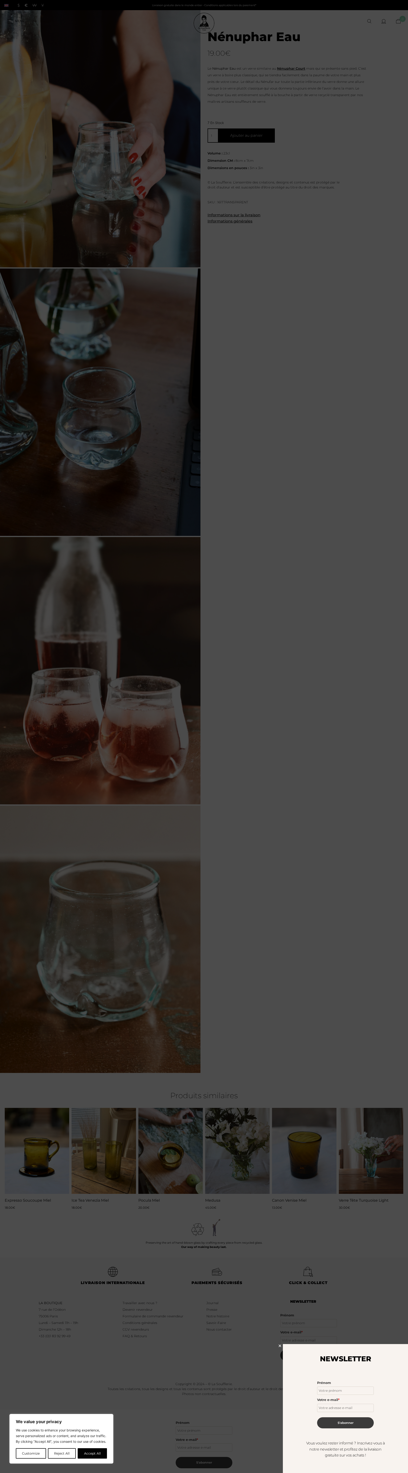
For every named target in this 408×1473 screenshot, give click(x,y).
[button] (280, 1346)
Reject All (62, 1453)
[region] (61, 1439)
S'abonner (345, 1423)
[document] (204, 736)
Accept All (92, 1453)
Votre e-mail (328, 1400)
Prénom (324, 1383)
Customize (31, 1453)
